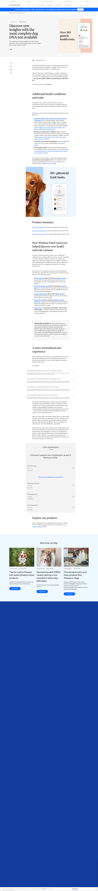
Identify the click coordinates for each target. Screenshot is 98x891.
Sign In (81, 5)
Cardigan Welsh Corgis (40, 127)
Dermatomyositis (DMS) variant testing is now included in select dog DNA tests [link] (48, 576)
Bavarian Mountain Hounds (48, 129)
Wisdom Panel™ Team (40, 60)
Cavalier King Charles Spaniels (54, 127)
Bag (88, 5)
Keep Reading (15, 588)
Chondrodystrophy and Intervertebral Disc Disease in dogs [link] (75, 575)
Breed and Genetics (14, 21)
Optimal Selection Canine (38, 234)
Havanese (40, 139)
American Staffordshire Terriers (47, 137)
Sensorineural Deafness (40, 294)
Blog (10, 12)
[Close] (96, 889)
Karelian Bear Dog (60, 278)
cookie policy (43, 888)
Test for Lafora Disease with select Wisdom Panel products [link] (21, 575)
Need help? (29, 1)
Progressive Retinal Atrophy (42, 286)
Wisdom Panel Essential (38, 227)
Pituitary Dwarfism (39, 278)
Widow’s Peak (38, 308)
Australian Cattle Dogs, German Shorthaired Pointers (49, 151)
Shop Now (80, 9)
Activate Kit (86, 1)
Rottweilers (59, 137)
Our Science (50, 163)
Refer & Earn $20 (69, 1)
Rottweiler (61, 294)
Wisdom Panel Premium (38, 230)
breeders (41, 526)
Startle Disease (38, 300)
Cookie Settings (75, 888)
